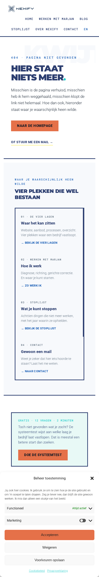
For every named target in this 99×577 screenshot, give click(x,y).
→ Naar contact (34, 371)
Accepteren (49, 535)
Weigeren (49, 547)
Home (29, 19)
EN (86, 29)
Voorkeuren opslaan (49, 560)
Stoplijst (20, 29)
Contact (71, 29)
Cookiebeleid (37, 570)
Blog (84, 19)
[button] (92, 478)
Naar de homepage (34, 126)
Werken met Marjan (56, 19)
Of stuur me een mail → (32, 142)
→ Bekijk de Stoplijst (38, 328)
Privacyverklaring (57, 570)
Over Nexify (46, 29)
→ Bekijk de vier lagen (39, 242)
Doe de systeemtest (43, 455)
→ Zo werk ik (31, 285)
